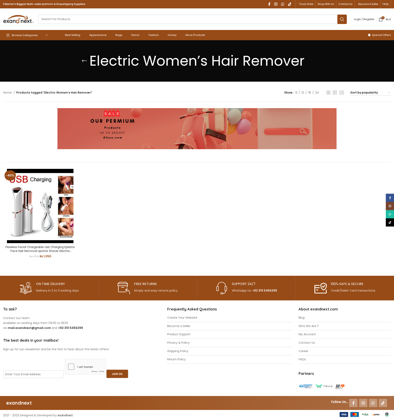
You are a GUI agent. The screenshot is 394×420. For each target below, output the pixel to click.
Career (303, 351)
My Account (307, 334)
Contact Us (307, 343)
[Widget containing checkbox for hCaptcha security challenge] (85, 366)
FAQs (302, 359)
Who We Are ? (309, 326)
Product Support (179, 334)
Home (8, 92)
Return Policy (176, 359)
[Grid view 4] (341, 92)
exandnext (65, 415)
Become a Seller (178, 326)
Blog (302, 318)
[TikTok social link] (290, 4)
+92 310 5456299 (264, 290)
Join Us (117, 374)
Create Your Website (182, 318)
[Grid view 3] (335, 92)
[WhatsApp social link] (283, 4)
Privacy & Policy (178, 343)
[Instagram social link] (276, 4)
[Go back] (84, 61)
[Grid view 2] (328, 92)
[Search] (342, 19)
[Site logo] (18, 19)
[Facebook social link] (269, 4)
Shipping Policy (177, 351)
